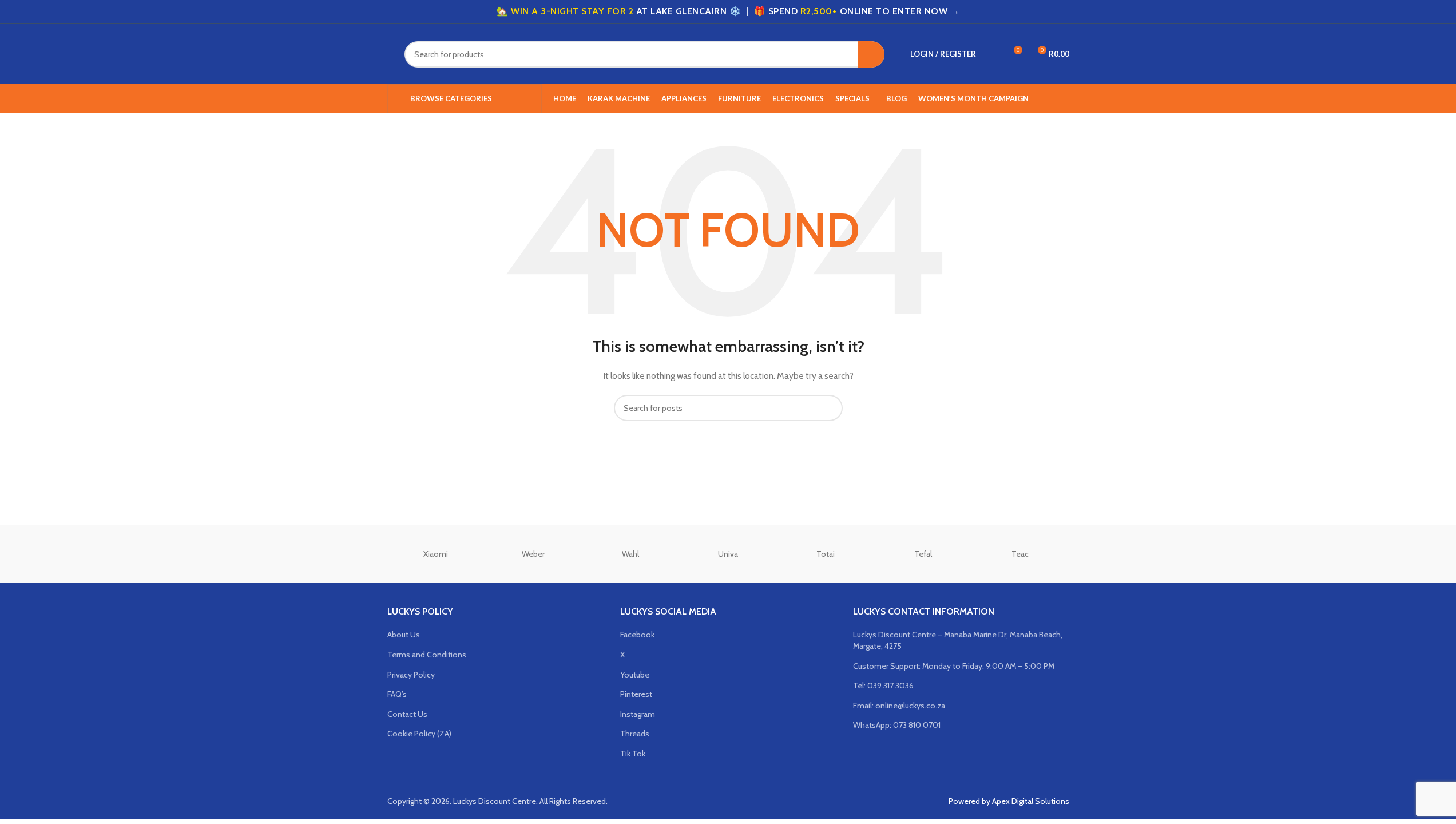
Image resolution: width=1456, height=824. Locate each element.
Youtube (634, 675)
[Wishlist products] (992, 54)
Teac (1020, 554)
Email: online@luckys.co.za (899, 705)
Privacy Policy (411, 675)
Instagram (637, 714)
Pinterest (636, 694)
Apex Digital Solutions (1030, 801)
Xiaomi (435, 554)
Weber (533, 554)
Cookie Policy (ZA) (419, 733)
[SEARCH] (871, 54)
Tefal (923, 554)
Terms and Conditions (426, 654)
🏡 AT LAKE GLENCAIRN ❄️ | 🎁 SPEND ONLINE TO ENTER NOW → (728, 11)
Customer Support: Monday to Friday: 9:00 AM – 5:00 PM (953, 666)
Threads (634, 733)
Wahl (630, 554)
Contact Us (407, 714)
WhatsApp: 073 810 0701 (897, 725)
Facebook (637, 634)
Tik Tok (632, 753)
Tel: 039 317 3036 (883, 685)
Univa (728, 554)
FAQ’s (397, 694)
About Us (403, 634)
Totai (825, 554)
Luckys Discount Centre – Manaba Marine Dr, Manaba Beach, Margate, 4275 (957, 640)
